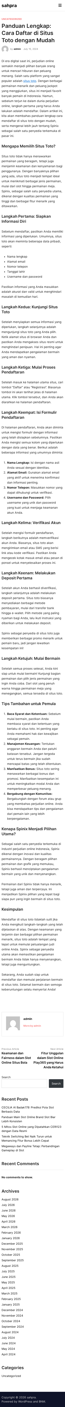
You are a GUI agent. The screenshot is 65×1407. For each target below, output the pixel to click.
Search (6, 1077)
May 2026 (8, 1216)
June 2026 (9, 1210)
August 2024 (10, 1332)
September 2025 (13, 1260)
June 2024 (9, 1343)
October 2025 (11, 1254)
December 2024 (12, 1310)
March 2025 (10, 1293)
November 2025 (12, 1249)
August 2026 (10, 1199)
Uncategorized (12, 19)
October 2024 (11, 1321)
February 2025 (11, 1299)
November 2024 (12, 1315)
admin (17, 49)
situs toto (29, 81)
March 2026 (10, 1227)
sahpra (9, 5)
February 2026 (11, 1232)
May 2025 (8, 1282)
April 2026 (8, 1221)
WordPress (25, 1401)
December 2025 (12, 1243)
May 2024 (8, 1348)
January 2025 (11, 1304)
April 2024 (8, 1354)
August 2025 (10, 1265)
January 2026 (11, 1238)
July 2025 (8, 1271)
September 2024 (13, 1326)
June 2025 (9, 1277)
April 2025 (8, 1288)
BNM (42, 1401)
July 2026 (8, 1205)
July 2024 (8, 1337)
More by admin (32, 1025)
